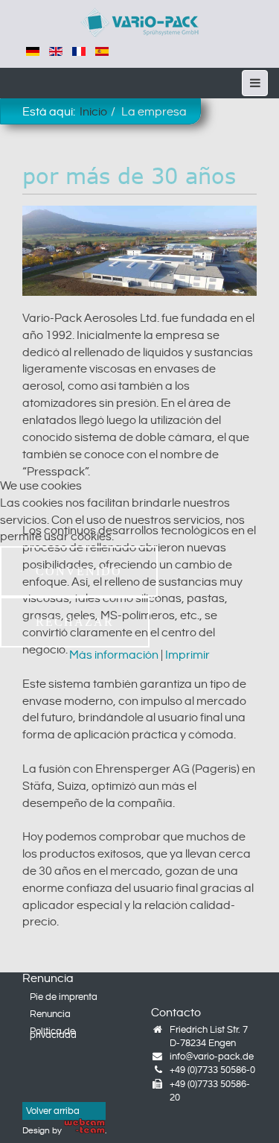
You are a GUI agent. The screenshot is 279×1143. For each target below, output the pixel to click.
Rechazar (75, 621)
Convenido (79, 571)
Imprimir (187, 655)
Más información (113, 655)
